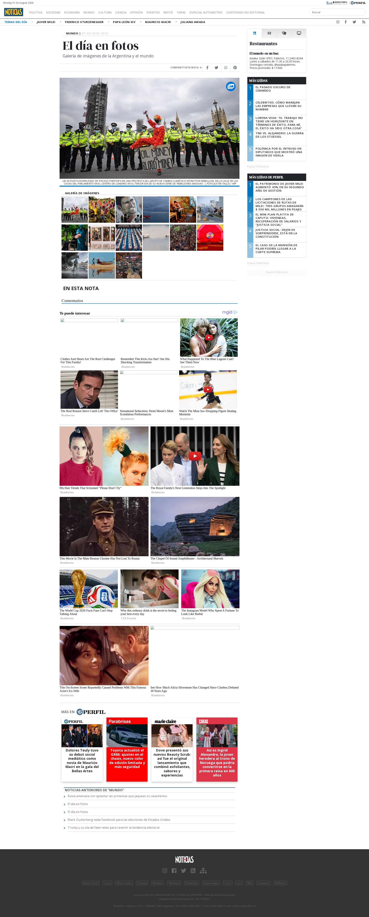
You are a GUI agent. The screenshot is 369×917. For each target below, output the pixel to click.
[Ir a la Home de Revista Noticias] (13, 12)
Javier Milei (46, 22)
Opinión (136, 12)
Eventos (153, 12)
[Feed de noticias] (364, 22)
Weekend (174, 883)
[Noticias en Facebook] (345, 22)
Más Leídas (258, 80)
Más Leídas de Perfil (266, 177)
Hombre (157, 883)
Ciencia (120, 12)
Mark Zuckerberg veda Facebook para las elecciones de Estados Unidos (119, 820)
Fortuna (142, 883)
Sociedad (53, 12)
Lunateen (263, 883)
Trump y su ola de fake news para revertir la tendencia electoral (114, 827)
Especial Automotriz (206, 12)
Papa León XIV (124, 22)
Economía (72, 12)
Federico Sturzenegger (84, 22)
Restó (168, 12)
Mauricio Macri (158, 22)
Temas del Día (16, 22)
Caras (107, 883)
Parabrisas (191, 883)
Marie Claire (124, 883)
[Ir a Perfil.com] (358, 2)
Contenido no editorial (245, 12)
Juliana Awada (192, 22)
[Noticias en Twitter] (354, 22)
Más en (68, 711)
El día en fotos (78, 804)
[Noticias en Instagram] (337, 22)
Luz (239, 883)
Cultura (104, 12)
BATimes (280, 883)
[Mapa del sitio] (203, 871)
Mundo (89, 12)
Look (227, 883)
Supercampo (211, 883)
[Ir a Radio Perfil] (337, 2)
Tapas (181, 12)
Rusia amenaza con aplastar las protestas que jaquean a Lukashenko (117, 796)
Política (35, 12)
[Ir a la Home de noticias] (184, 859)
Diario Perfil (90, 883)
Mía (249, 883)
